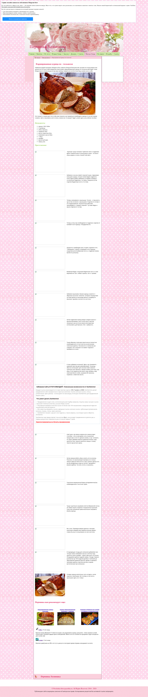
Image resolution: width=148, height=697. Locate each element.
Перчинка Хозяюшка (48, 46)
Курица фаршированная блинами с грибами (67, 610)
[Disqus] (67, 648)
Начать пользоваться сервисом (18, 19)
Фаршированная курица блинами (45, 610)
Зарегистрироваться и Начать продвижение (53, 422)
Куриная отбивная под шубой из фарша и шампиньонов (89, 610)
